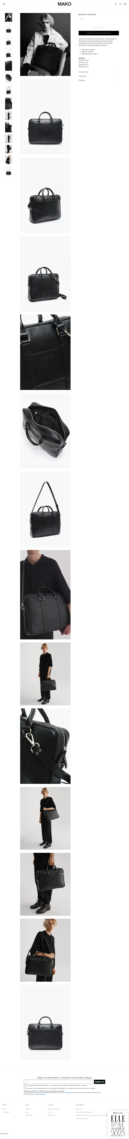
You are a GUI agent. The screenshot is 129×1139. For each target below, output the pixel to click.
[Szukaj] (120, 4)
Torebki (27, 1109)
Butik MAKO (51, 1115)
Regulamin (79, 1109)
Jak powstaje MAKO (54, 1109)
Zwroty (5, 1109)
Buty (26, 1112)
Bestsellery (28, 1115)
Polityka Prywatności (82, 1118)
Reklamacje (6, 1112)
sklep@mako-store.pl (69, 1092)
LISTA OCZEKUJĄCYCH (98, 27)
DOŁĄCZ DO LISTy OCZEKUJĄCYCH (99, 33)
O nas (49, 1112)
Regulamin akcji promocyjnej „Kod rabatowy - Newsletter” (93, 1115)
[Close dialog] (125, 1113)
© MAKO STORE (4, 1133)
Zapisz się (99, 1082)
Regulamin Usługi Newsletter (84, 1112)
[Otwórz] (4, 4)
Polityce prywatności (41, 1094)
